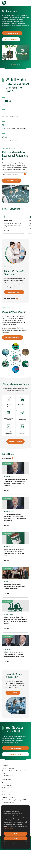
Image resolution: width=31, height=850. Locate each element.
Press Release (7, 463)
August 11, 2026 (8, 614)
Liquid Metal (19, 64)
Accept (16, 833)
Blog (3, 773)
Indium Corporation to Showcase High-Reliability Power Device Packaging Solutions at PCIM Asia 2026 (14, 552)
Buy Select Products (8, 783)
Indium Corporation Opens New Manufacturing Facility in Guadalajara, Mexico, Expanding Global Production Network (15, 620)
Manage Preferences (16, 843)
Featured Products (7, 792)
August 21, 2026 (8, 511)
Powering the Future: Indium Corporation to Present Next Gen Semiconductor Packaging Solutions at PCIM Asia (15, 517)
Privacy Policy (8, 828)
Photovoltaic (22, 433)
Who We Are (11, 64)
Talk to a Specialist (11, 39)
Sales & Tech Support (14, 292)
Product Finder (6, 779)
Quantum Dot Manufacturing (8, 433)
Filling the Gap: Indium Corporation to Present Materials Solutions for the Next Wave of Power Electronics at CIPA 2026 (15, 482)
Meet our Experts (9, 298)
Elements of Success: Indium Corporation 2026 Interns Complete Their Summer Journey (14, 586)
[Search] (25, 175)
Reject (15, 838)
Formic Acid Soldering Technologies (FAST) (14, 800)
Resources (5, 765)
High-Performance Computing (8, 419)
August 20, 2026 (8, 546)
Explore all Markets (15, 441)
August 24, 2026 (8, 476)
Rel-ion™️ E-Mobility (8, 802)
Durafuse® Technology (8, 797)
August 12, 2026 (8, 581)
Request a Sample (15, 754)
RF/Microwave (22, 419)
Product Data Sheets (8, 768)
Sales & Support (7, 785)
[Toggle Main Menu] (27, 2)
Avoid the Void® (6, 795)
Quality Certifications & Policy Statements (14, 771)
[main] (15, 380)
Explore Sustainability (12, 33)
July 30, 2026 (7, 649)
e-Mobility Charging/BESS (8, 405)
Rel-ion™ (17, 64)
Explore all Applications (12, 337)
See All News (6, 458)
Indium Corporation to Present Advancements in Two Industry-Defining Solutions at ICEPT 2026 (14, 654)
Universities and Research (22, 405)
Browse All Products (11, 181)
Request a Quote (15, 748)
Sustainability (14, 64)
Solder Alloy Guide (7, 775)
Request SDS (12, 693)
